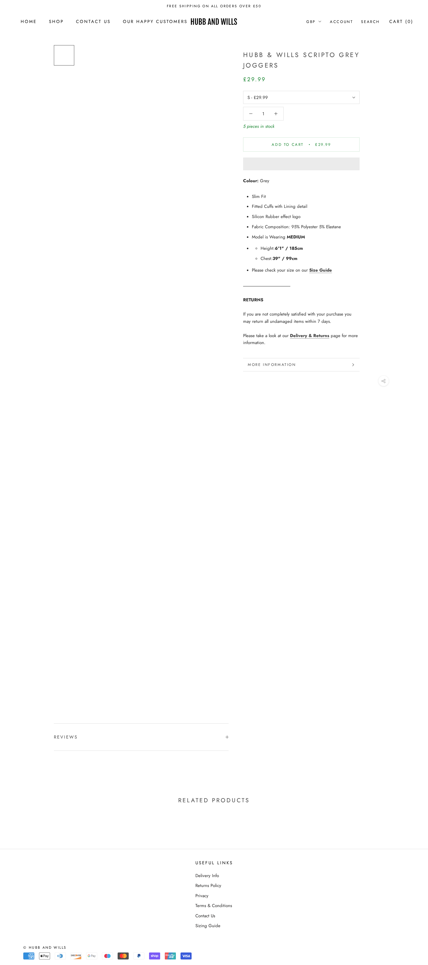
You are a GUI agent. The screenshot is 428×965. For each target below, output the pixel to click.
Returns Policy (208, 885)
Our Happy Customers (155, 21)
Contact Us (93, 21)
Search (370, 21)
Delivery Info (207, 875)
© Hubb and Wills (44, 947)
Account (341, 21)
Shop (56, 21)
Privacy (201, 896)
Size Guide (320, 270)
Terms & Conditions (213, 905)
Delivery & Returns (309, 335)
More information (272, 364)
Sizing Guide (207, 925)
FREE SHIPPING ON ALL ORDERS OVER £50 (214, 6)
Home (29, 21)
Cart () (401, 21)
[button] (301, 163)
